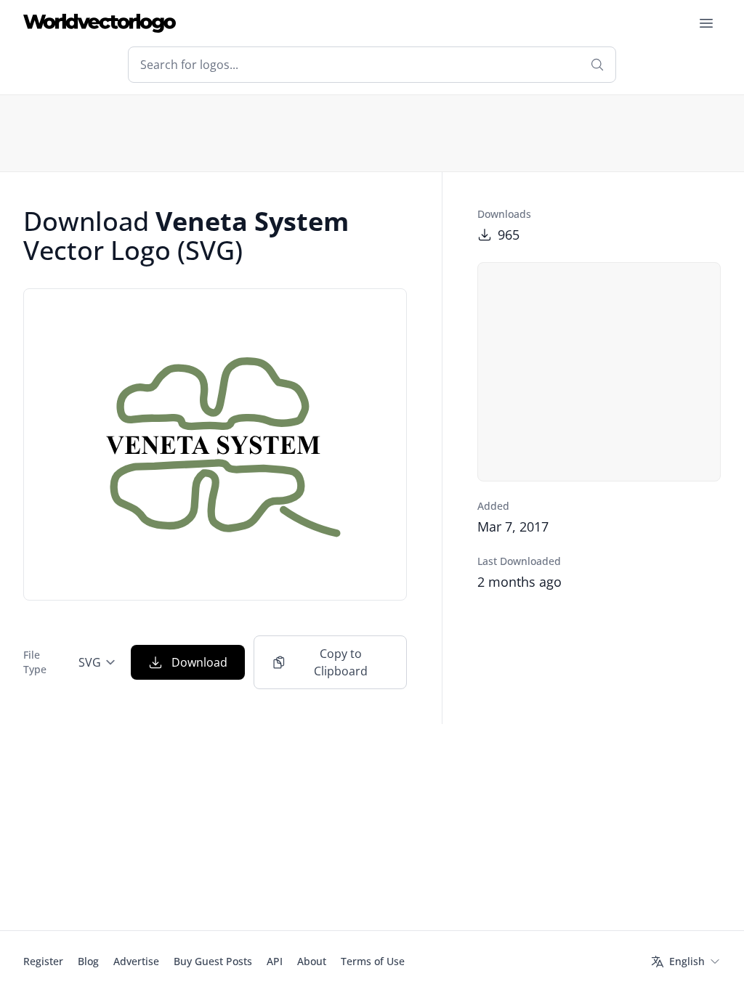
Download (199, 662)
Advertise (136, 961)
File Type (34, 662)
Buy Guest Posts (213, 961)
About (311, 961)
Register (43, 961)
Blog (88, 961)
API (275, 961)
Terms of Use (373, 961)
